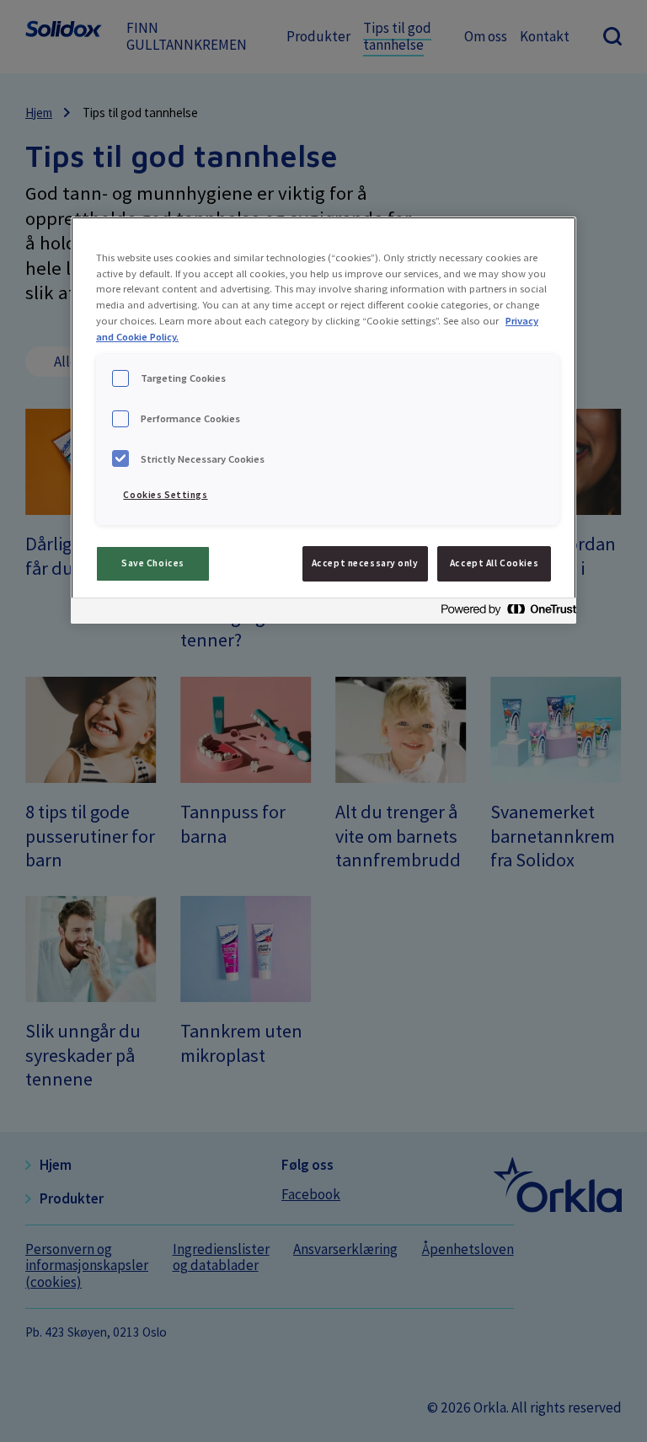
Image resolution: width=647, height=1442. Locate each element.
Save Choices (152, 563)
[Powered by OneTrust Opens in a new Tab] (504, 613)
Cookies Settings (165, 495)
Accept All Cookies (494, 563)
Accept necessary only (365, 563)
